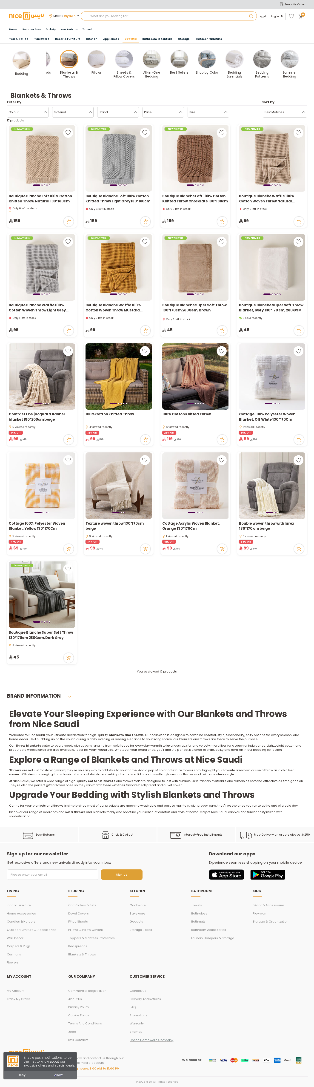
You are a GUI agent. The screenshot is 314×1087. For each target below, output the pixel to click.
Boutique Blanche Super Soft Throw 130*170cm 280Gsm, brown (194, 308)
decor (24, 739)
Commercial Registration (87, 991)
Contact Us (138, 991)
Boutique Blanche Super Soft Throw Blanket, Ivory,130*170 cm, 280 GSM (271, 308)
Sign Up (122, 874)
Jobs (72, 1031)
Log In (275, 16)
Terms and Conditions (85, 1023)
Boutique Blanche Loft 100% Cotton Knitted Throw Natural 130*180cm (40, 199)
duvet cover (172, 785)
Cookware (138, 905)
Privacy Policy (78, 1007)
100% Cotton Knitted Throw (110, 414)
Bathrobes (199, 913)
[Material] (90, 112)
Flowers (13, 962)
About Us (75, 999)
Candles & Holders (21, 921)
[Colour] (45, 112)
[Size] (225, 112)
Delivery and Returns (145, 999)
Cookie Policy (78, 1015)
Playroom (260, 913)
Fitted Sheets (78, 921)
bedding (259, 750)
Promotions (138, 1015)
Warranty (137, 1023)
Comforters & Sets (82, 905)
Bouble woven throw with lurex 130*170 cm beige (266, 526)
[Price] (180, 112)
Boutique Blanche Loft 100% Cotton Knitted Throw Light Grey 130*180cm (118, 199)
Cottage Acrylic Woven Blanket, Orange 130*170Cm (191, 526)
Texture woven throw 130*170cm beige (115, 526)
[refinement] (303, 112)
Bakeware (137, 913)
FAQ (133, 1007)
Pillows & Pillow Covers (85, 930)
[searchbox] (169, 16)
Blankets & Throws (82, 954)
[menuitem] (31, 29)
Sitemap (136, 1031)
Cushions (14, 954)
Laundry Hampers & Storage (212, 938)
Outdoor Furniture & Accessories (31, 930)
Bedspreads (77, 946)
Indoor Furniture (19, 905)
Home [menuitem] (13, 29)
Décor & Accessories (269, 905)
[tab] (37, 185)
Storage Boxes (141, 930)
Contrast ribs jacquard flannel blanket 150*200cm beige (37, 417)
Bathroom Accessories (208, 930)
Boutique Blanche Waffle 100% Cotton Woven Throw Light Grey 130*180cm (37, 308)
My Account (15, 991)
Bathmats (198, 921)
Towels (196, 905)
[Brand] (135, 112)
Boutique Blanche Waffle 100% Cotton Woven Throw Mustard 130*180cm (113, 308)
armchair (243, 770)
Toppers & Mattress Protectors (91, 938)
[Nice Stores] (26, 15)
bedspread (147, 785)
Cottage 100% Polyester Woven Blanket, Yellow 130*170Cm (37, 526)
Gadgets (136, 921)
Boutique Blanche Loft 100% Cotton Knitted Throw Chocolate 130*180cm (195, 199)
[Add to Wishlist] (68, 133)
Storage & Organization (271, 921)
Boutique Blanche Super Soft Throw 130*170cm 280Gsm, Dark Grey (41, 635)
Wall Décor (15, 938)
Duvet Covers (78, 913)
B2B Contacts (78, 1040)
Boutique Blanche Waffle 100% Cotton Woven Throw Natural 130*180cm (266, 199)
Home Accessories (21, 913)
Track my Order (18, 999)
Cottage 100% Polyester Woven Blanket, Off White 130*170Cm (267, 417)
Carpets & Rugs (19, 946)
